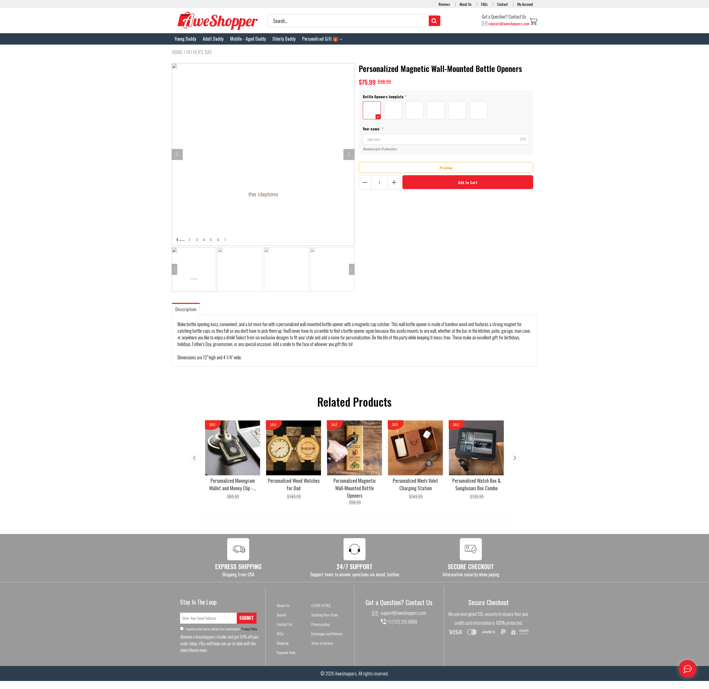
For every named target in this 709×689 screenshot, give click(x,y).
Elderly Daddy (284, 38)
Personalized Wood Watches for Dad (294, 484)
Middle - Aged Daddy (248, 38)
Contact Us (284, 624)
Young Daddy (185, 38)
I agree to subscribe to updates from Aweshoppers (221, 628)
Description (185, 309)
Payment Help (286, 652)
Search (281, 615)
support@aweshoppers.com (509, 24)
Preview (446, 168)
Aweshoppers (346, 673)
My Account (525, 4)
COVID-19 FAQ (321, 605)
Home (177, 52)
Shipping (282, 643)
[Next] (348, 154)
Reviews (444, 4)
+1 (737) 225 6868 (401, 621)
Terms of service (322, 643)
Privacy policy (320, 624)
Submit (246, 618)
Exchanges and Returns (327, 633)
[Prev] (177, 154)
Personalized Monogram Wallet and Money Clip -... (232, 484)
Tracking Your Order (324, 615)
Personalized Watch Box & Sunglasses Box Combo (476, 484)
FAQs (484, 4)
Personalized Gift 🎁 (321, 38)
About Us (465, 4)
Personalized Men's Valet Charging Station (415, 484)
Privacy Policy (249, 628)
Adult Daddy (213, 38)
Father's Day (199, 52)
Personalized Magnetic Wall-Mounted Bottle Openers (354, 488)
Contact (502, 4)
